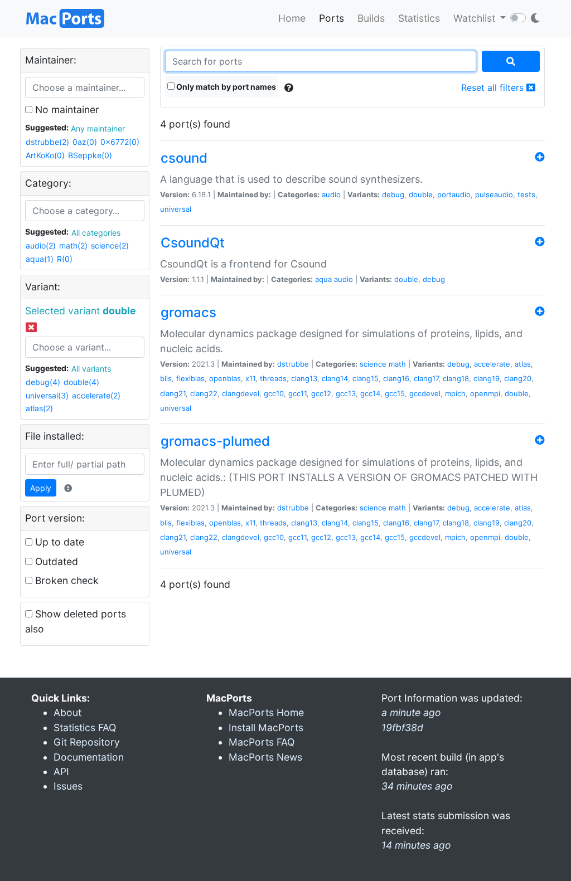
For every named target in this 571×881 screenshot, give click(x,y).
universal (175, 209)
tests (526, 194)
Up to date (58, 542)
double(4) (81, 382)
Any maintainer (98, 128)
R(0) (64, 259)
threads (273, 378)
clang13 (304, 378)
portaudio (454, 194)
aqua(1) (40, 259)
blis (166, 378)
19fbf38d (402, 727)
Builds (371, 18)
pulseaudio (494, 194)
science (373, 363)
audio (331, 194)
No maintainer (65, 109)
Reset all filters (493, 87)
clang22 (203, 393)
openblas (225, 378)
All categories (95, 232)
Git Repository (87, 742)
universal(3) (47, 395)
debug (393, 194)
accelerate (492, 363)
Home (292, 18)
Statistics (419, 18)
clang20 (517, 378)
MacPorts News (265, 757)
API (61, 771)
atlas (523, 363)
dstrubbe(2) (47, 142)
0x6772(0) (119, 142)
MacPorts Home (266, 712)
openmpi (485, 393)
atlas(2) (39, 408)
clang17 (426, 378)
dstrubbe (293, 363)
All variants (91, 368)
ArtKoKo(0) (45, 155)
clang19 (486, 378)
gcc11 (297, 393)
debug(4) (43, 382)
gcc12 (321, 393)
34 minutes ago (417, 786)
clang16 (396, 378)
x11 (250, 378)
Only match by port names (225, 86)
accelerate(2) (96, 395)
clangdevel (240, 393)
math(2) (73, 245)
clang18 (456, 378)
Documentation (89, 757)
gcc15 (395, 393)
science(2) (110, 245)
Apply (40, 488)
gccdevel (425, 393)
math (397, 363)
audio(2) (41, 245)
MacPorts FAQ (261, 742)
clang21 (173, 393)
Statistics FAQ (85, 727)
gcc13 (346, 393)
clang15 (365, 378)
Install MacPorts (266, 727)
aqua (323, 279)
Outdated (55, 561)
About (67, 712)
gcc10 (274, 393)
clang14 (335, 378)
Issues (68, 786)
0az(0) (84, 142)
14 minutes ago (416, 845)
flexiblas (190, 378)
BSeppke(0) (90, 155)
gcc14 (370, 393)
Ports (331, 18)
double (421, 194)
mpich (455, 393)
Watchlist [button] (475, 18)
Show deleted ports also (75, 621)
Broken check (65, 580)
